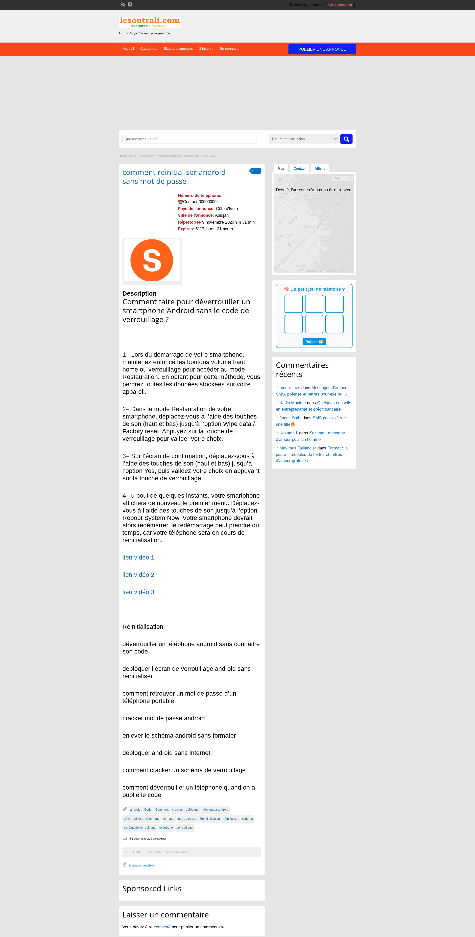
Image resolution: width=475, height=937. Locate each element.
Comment (161, 809)
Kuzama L (289, 433)
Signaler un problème (141, 865)
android (135, 809)
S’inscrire (206, 48)
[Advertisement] (237, 93)
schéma (247, 818)
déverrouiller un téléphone (142, 818)
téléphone (166, 827)
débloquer (193, 809)
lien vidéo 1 (138, 557)
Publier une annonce (322, 49)
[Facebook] (129, 4)
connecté (163, 927)
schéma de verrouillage (140, 827)
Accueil (128, 48)
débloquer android (215, 809)
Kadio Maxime (293, 402)
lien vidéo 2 (138, 574)
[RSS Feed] (123, 4)
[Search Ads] (346, 139)
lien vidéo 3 (138, 591)
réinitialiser (231, 818)
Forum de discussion (142, 155)
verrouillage (185, 827)
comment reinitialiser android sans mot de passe (174, 176)
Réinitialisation (210, 818)
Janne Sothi (290, 418)
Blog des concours (178, 48)
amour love (290, 387)
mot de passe (187, 818)
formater (168, 818)
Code (148, 809)
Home (123, 155)
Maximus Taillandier (298, 448)
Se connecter (340, 5)
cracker (177, 809)
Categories (148, 48)
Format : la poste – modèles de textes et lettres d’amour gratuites (312, 454)
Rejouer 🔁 (314, 342)
